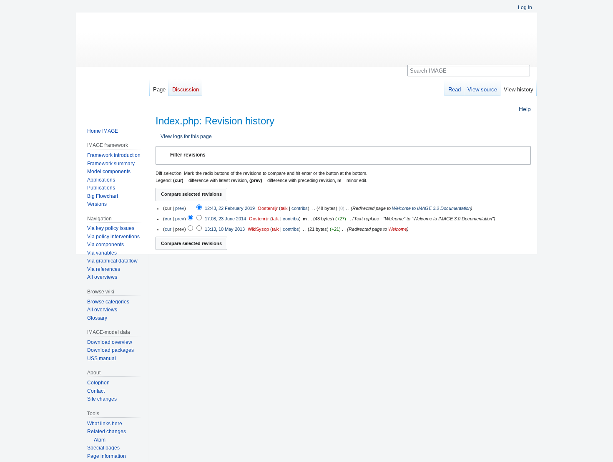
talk (284, 208)
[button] (343, 155)
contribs (299, 208)
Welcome (397, 229)
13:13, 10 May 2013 (225, 229)
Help (525, 109)
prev (179, 208)
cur (168, 218)
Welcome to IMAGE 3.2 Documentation (431, 208)
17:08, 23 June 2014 (225, 218)
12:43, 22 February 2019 (230, 208)
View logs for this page (186, 136)
